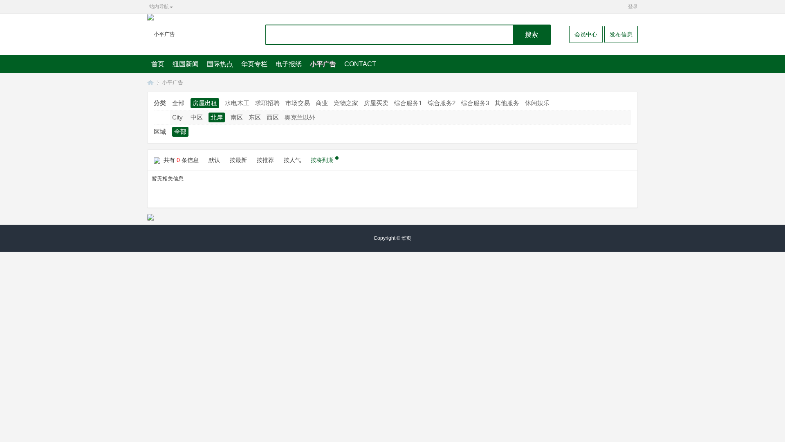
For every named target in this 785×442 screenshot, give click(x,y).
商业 (322, 102)
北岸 (217, 117)
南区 (237, 117)
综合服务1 (408, 102)
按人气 (292, 160)
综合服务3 (475, 102)
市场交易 (297, 102)
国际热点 (220, 64)
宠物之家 (346, 102)
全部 (178, 102)
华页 (150, 82)
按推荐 (265, 160)
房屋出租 (205, 102)
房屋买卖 (376, 102)
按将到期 (322, 160)
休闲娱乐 (537, 102)
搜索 (531, 34)
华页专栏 (254, 64)
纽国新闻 (186, 64)
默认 (214, 160)
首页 (157, 64)
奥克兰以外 (300, 117)
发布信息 (621, 34)
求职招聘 (267, 102)
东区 (255, 117)
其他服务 (507, 102)
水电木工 (237, 102)
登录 (633, 6)
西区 (273, 117)
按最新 (238, 160)
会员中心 (585, 34)
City (177, 117)
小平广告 (323, 64)
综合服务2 (441, 102)
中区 (197, 117)
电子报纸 (289, 64)
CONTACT (360, 64)
